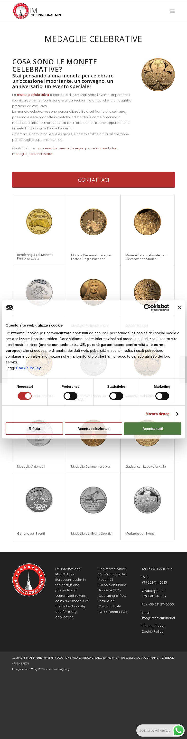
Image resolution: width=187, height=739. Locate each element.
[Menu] (172, 11)
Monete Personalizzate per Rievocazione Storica (145, 257)
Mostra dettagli (159, 414)
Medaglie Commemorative (90, 466)
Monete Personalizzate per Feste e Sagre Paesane (91, 257)
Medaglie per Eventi (140, 533)
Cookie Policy (152, 631)
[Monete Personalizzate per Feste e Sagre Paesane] (93, 222)
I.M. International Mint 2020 (45, 657)
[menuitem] (172, 11)
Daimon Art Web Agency (54, 669)
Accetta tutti (152, 429)
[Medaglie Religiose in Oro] (93, 292)
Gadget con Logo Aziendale (145, 466)
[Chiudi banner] (179, 307)
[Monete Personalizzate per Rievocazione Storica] (147, 222)
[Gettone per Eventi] (39, 500)
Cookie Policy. (29, 368)
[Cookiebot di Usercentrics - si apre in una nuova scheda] (147, 307)
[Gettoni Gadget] (147, 292)
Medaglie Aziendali (31, 466)
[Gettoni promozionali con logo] (39, 292)
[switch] (70, 396)
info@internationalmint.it (161, 618)
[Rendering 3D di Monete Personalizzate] (39, 221)
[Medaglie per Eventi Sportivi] (93, 500)
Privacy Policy (152, 626)
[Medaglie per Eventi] (147, 500)
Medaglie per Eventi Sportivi (91, 533)
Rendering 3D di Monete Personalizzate (35, 256)
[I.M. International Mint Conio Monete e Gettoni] (38, 11)
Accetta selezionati (93, 429)
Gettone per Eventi (31, 533)
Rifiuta (34, 429)
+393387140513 (153, 596)
